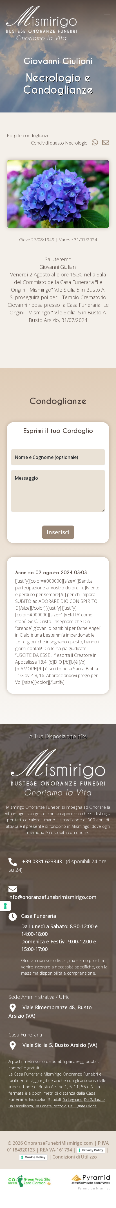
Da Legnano (72, 1099)
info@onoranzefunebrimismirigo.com (52, 897)
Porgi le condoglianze (28, 135)
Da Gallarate (94, 1099)
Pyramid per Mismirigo (94, 1188)
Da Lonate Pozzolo (50, 1105)
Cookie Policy (35, 1157)
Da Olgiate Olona (82, 1105)
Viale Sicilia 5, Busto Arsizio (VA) (59, 1045)
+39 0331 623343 (42, 861)
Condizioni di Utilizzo (74, 1157)
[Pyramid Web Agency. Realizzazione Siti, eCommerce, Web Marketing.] (91, 1179)
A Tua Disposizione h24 (58, 736)
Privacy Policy (92, 1150)
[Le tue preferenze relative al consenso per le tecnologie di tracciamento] (5, 906)
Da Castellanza (20, 1105)
